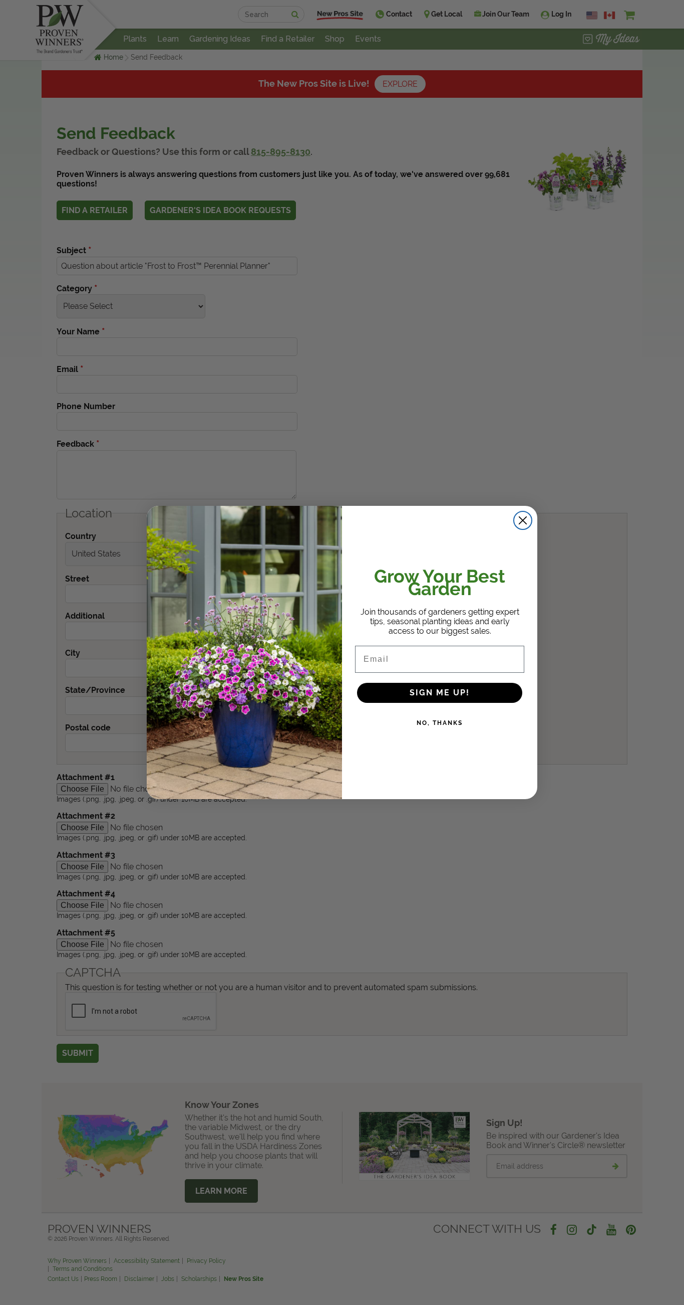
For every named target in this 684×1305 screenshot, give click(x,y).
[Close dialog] (522, 520)
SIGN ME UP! (440, 692)
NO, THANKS (440, 722)
